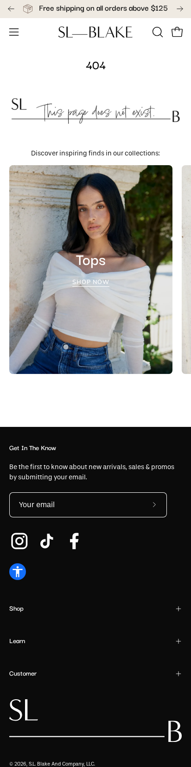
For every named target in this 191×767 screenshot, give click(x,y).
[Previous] (11, 9)
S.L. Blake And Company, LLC (61, 764)
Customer (23, 673)
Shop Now (90, 282)
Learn (17, 641)
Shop (16, 608)
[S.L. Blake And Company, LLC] (95, 32)
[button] (156, 32)
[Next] (180, 9)
